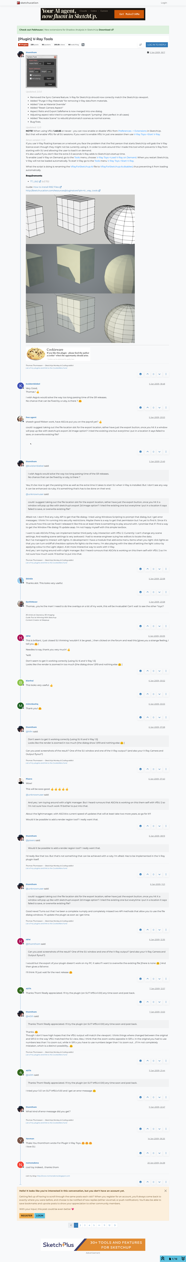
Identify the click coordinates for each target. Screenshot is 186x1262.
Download (105, 29)
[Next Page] (115, 1225)
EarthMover (31, 602)
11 (104, 1225)
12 (109, 1225)
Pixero (29, 779)
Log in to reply (156, 44)
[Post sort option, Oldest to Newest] (141, 44)
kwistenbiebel (33, 384)
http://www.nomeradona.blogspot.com (53, 1176)
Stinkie (29, 578)
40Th (28, 988)
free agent (31, 417)
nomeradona (32, 1163)
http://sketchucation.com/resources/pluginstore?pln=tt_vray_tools (62, 190)
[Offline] (21, 54)
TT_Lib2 (34, 181)
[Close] (165, 1191)
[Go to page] (99, 1225)
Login (39, 1215)
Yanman (30, 1138)
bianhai (29, 680)
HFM (28, 636)
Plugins (24, 45)
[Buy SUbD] (93, 1245)
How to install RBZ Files (46, 187)
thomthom (31, 52)
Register (26, 1215)
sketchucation (29, 2)
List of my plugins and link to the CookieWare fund (46, 368)
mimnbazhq (32, 704)
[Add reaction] (141, 374)
